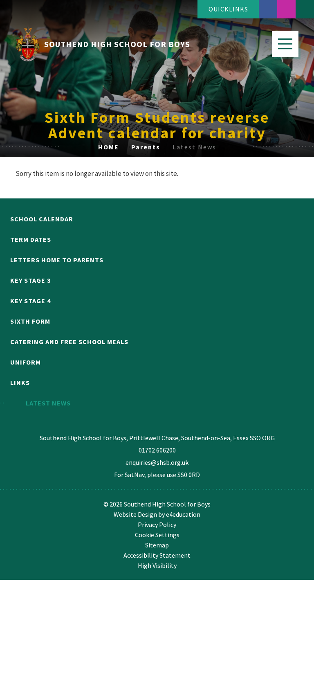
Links (20, 382)
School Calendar (41, 219)
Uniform (25, 362)
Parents (145, 147)
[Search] (305, 9)
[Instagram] (286, 9)
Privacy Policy (157, 524)
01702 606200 (157, 450)
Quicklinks (228, 9)
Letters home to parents (56, 260)
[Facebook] (268, 9)
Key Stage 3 (30, 280)
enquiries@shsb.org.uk (157, 462)
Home (108, 147)
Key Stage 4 (30, 301)
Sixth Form (30, 321)
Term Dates (30, 239)
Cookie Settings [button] (157, 535)
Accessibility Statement (157, 555)
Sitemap (157, 545)
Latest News (194, 147)
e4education (183, 514)
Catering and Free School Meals (69, 342)
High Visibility (157, 565)
